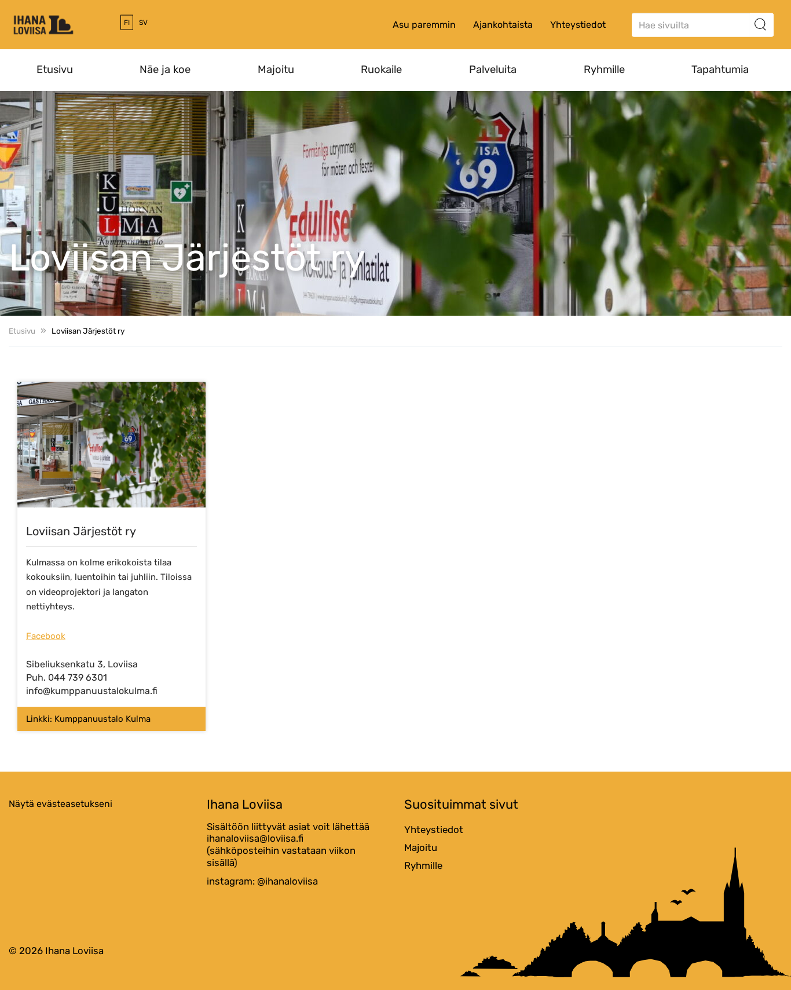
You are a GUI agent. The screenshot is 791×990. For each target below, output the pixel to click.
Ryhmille (604, 69)
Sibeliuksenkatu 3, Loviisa (82, 664)
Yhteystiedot (578, 24)
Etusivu (54, 69)
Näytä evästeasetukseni (60, 803)
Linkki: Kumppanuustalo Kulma (88, 719)
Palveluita (493, 69)
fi (127, 23)
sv (143, 23)
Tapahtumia (720, 69)
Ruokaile (381, 69)
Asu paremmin (424, 24)
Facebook (45, 636)
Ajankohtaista (503, 24)
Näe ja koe (165, 69)
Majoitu (276, 69)
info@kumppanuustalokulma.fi (92, 690)
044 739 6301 (77, 677)
